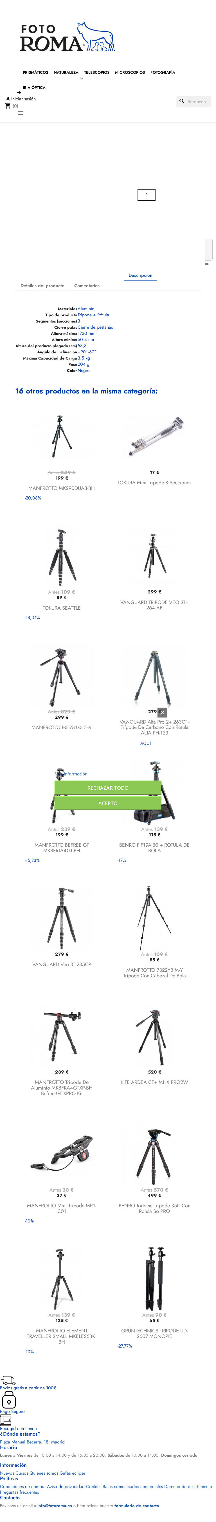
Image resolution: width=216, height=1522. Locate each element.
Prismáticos (35, 72)
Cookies (93, 1486)
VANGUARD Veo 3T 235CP (61, 964)
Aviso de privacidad (66, 1486)
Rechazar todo (108, 787)
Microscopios (130, 72)
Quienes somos (44, 1473)
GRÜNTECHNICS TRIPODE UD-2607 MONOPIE (154, 1333)
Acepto (108, 803)
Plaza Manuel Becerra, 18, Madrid (32, 1442)
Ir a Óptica (34, 87)
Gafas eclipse (72, 1473)
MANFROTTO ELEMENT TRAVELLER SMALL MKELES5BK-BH (61, 1336)
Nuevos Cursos (14, 1473)
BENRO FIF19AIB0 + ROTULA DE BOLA (154, 847)
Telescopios (96, 72)
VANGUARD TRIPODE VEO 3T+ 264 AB (154, 605)
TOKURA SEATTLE (62, 608)
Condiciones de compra (23, 1486)
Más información (71, 773)
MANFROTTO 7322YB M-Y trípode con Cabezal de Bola (154, 972)
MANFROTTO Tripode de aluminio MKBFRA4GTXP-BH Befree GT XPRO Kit (62, 1088)
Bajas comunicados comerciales (133, 1486)
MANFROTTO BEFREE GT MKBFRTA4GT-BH (62, 847)
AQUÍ (145, 743)
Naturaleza (66, 72)
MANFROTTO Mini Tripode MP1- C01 (61, 1208)
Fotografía (162, 72)
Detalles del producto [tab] (42, 285)
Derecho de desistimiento (188, 1486)
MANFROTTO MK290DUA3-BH (61, 488)
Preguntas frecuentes (19, 1492)
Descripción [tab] (140, 275)
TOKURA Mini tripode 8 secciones (154, 482)
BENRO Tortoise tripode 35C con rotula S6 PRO (154, 1208)
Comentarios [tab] (87, 285)
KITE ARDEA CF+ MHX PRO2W (154, 1082)
